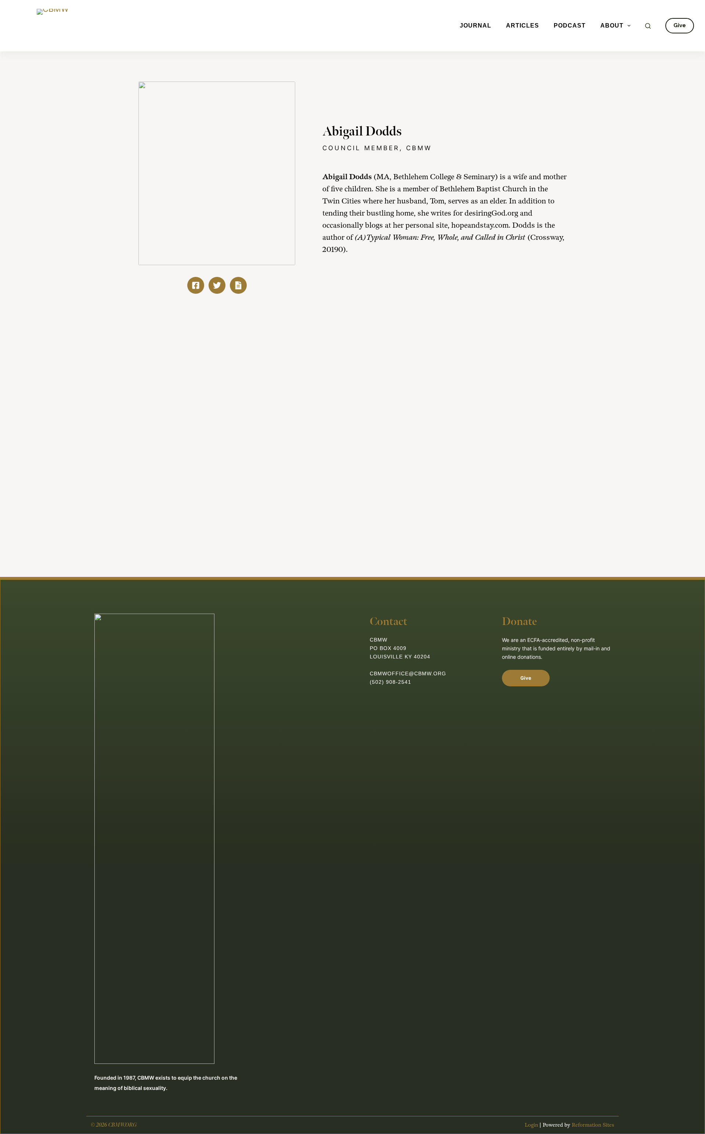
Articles (522, 25)
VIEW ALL (534, 356)
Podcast (570, 25)
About (611, 25)
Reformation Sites (593, 1125)
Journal (475, 25)
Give (679, 25)
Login (531, 1125)
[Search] (648, 26)
